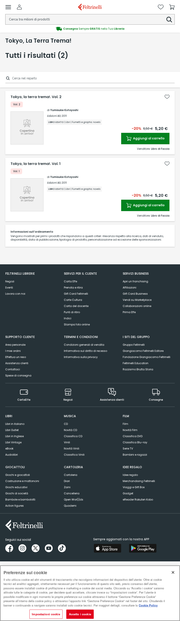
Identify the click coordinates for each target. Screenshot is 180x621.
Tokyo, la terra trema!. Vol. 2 (36, 97)
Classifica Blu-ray (135, 442)
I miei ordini (13, 351)
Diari (67, 481)
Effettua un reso (15, 357)
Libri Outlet (12, 430)
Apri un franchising (135, 281)
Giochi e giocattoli (17, 475)
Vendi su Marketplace (137, 300)
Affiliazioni (129, 287)
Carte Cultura (73, 300)
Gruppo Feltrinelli (134, 345)
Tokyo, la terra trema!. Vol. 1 (36, 163)
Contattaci (12, 369)
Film (125, 424)
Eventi (9, 287)
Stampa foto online (77, 324)
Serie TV (128, 448)
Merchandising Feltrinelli (139, 481)
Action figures (14, 506)
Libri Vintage (13, 442)
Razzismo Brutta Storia (138, 369)
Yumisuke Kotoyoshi (64, 110)
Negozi (9, 281)
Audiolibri (11, 455)
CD (66, 424)
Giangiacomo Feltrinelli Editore (143, 351)
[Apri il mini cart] (172, 7)
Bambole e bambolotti (20, 499)
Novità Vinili (71, 448)
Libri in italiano (14, 424)
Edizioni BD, (54, 116)
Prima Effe (129, 312)
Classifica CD (73, 436)
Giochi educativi (16, 487)
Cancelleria (71, 493)
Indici (67, 318)
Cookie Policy (148, 605)
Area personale (15, 345)
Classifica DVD (132, 436)
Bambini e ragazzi (135, 455)
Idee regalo (130, 475)
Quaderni (70, 506)
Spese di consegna (18, 375)
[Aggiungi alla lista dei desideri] (167, 96)
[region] (90, 593)
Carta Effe (70, 281)
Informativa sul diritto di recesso (85, 351)
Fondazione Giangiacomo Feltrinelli (146, 357)
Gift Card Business (135, 294)
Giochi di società (16, 493)
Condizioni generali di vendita (84, 345)
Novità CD (70, 430)
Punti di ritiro (72, 312)
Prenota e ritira (73, 287)
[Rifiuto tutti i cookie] (173, 572)
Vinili (67, 442)
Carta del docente (76, 306)
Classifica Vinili (74, 455)
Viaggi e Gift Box (134, 487)
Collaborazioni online (137, 306)
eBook (9, 448)
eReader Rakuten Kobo (138, 499)
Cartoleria (70, 475)
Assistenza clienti (16, 363)
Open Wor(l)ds (73, 499)
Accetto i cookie (80, 614)
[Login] (19, 7)
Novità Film (130, 430)
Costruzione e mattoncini (22, 481)
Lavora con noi (15, 294)
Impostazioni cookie (46, 614)
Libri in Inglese (14, 436)
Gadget (128, 493)
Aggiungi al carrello (148, 138)
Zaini (67, 487)
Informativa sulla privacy (81, 357)
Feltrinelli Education (135, 363)
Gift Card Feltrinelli (76, 294)
